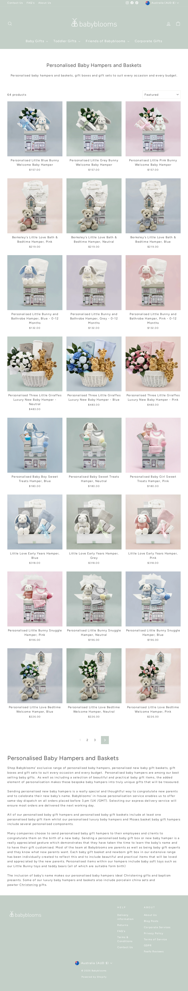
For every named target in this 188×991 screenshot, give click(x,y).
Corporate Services (157, 927)
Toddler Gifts (65, 41)
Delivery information (125, 916)
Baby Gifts (35, 41)
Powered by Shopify (94, 977)
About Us (44, 2)
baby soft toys (152, 861)
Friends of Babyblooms (106, 41)
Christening (28, 885)
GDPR (148, 945)
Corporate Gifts (148, 41)
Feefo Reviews (154, 951)
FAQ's (31, 2)
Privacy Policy (153, 933)
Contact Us (15, 2)
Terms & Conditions (125, 939)
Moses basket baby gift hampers (155, 819)
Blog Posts (151, 921)
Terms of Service (155, 939)
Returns (122, 925)
